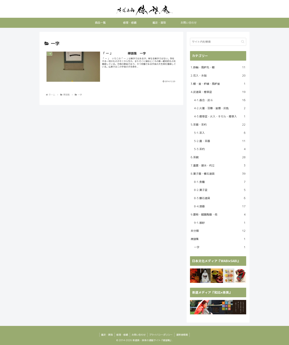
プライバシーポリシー (161, 334)
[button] (243, 42)
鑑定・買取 (107, 334)
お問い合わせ (139, 334)
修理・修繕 (122, 334)
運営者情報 (182, 334)
